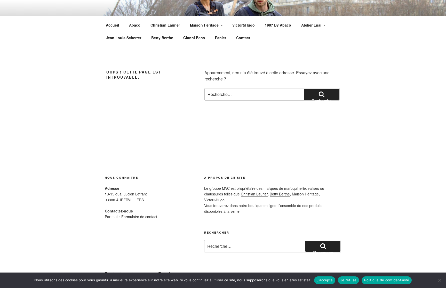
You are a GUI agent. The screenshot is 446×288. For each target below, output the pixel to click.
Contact (243, 37)
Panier (220, 37)
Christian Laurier (165, 25)
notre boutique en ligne (257, 205)
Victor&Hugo (243, 25)
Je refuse (348, 280)
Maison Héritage (204, 25)
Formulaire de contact (139, 216)
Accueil (112, 25)
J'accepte (325, 280)
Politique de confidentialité (386, 280)
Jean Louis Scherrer (123, 37)
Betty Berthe (162, 37)
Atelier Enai (311, 25)
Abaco (134, 25)
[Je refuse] (439, 280)
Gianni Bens (194, 37)
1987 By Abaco (278, 25)
